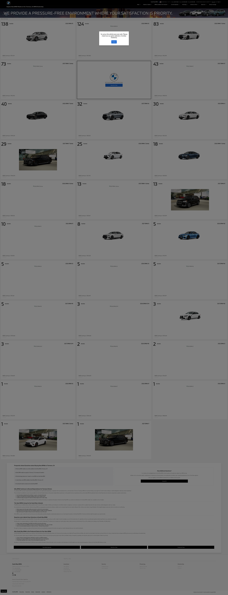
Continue (114, 41)
